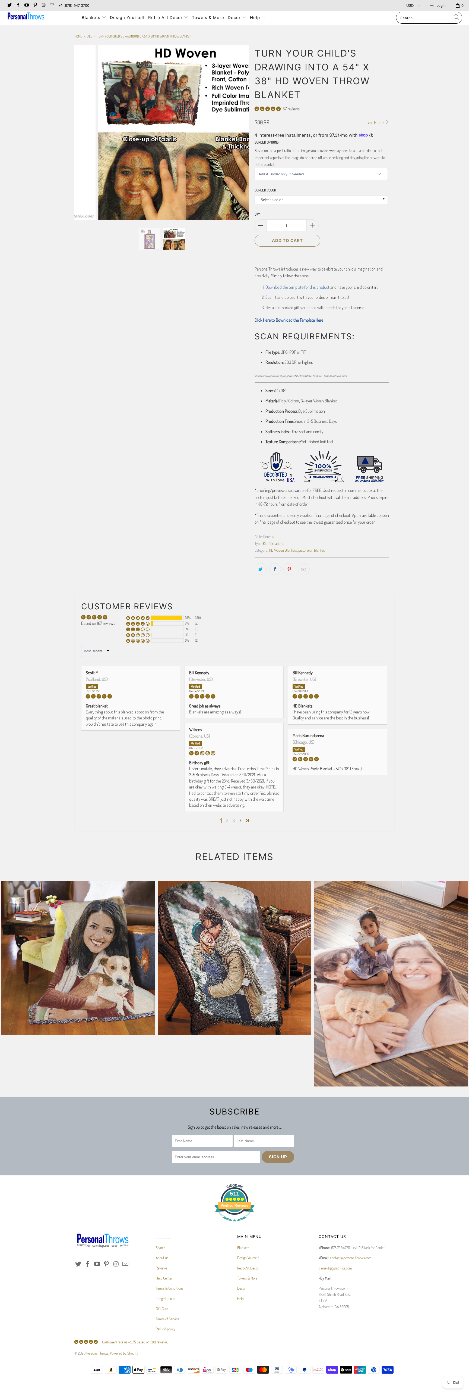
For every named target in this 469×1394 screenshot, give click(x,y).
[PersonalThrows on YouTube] (26, 5)
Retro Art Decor (166, 17)
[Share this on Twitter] (261, 569)
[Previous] (83, 132)
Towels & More (208, 17)
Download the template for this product (297, 287)
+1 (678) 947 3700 (73, 5)
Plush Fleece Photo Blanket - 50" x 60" (391, 983)
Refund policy (165, 1329)
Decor (235, 17)
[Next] (239, 132)
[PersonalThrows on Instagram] (43, 5)
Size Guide (375, 122)
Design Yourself (127, 17)
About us (162, 1257)
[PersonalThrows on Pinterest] (34, 5)
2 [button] (227, 820)
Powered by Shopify (124, 1353)
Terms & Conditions (169, 1288)
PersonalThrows (97, 1353)
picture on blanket (311, 550)
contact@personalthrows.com (351, 1257)
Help (255, 17)
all (273, 536)
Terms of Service (167, 1319)
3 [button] (234, 820)
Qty (257, 214)
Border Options (266, 142)
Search (161, 1247)
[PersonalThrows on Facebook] (17, 5)
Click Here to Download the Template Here (289, 320)
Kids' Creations (273, 543)
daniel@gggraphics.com (335, 1268)
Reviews (161, 1268)
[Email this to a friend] (304, 569)
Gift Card (162, 1308)
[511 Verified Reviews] (234, 1224)
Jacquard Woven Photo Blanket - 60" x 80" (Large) (78, 958)
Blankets (92, 17)
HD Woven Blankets (283, 550)
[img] (131, 696)
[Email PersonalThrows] (51, 5)
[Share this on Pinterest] (289, 569)
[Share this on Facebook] (275, 569)
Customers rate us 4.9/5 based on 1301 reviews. (135, 1342)
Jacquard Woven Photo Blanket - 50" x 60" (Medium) (234, 958)
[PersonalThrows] (40, 17)
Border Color (265, 190)
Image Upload (165, 1298)
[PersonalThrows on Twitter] (9, 5)
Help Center (164, 1278)
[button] (268, 108)
